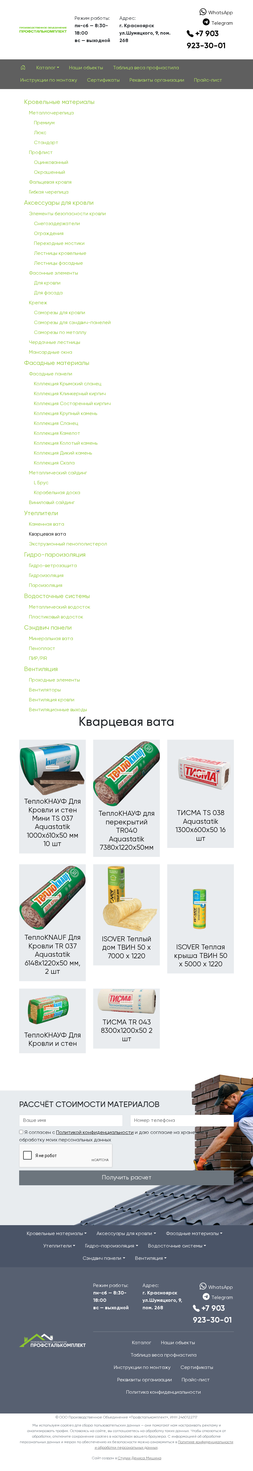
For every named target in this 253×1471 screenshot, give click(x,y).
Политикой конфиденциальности (95, 1132)
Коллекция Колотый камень (65, 443)
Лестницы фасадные (58, 263)
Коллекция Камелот (57, 433)
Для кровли (47, 283)
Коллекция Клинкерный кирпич (70, 393)
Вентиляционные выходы (58, 710)
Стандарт (46, 142)
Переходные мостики (59, 243)
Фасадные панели (50, 374)
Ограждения (49, 233)
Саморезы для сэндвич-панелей (72, 322)
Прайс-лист (208, 80)
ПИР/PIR (38, 658)
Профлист (41, 152)
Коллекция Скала (54, 463)
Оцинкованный (51, 162)
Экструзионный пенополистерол (68, 544)
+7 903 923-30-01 (206, 40)
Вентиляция (41, 669)
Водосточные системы (57, 596)
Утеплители (41, 513)
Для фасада (48, 293)
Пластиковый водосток (56, 617)
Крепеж (38, 303)
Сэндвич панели (48, 628)
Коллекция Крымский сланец (67, 384)
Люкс (40, 132)
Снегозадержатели (57, 223)
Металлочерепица (51, 113)
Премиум (44, 123)
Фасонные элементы (53, 273)
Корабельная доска (57, 492)
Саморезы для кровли (59, 312)
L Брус (41, 483)
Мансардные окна (50, 352)
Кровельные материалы (59, 102)
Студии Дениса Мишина (139, 1458)
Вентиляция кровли (51, 700)
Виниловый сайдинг (52, 502)
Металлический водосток (59, 607)
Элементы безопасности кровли (67, 214)
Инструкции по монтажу (48, 80)
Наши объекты (86, 68)
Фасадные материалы (56, 363)
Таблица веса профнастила (146, 68)
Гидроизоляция (46, 575)
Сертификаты (103, 80)
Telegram (222, 23)
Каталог (141, 1343)
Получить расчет (126, 1177)
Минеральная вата (51, 638)
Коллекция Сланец (56, 423)
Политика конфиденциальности (163, 1392)
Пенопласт (42, 648)
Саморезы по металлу (60, 332)
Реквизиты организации (157, 80)
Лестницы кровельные (60, 253)
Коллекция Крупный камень (65, 413)
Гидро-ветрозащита (53, 565)
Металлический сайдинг (58, 473)
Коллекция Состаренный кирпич (72, 403)
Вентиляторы (45, 690)
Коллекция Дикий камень (63, 453)
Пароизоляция (45, 585)
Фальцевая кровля (50, 182)
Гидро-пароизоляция (54, 555)
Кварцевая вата (47, 534)
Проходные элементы (54, 680)
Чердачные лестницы (54, 342)
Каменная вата (46, 524)
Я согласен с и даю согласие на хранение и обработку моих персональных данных (113, 1136)
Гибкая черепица (48, 192)
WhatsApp (220, 13)
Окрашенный (49, 172)
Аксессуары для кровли (58, 203)
